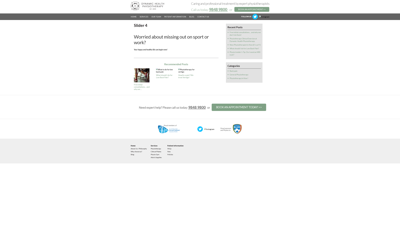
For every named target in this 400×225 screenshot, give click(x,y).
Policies (170, 154)
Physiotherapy (156, 149)
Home (134, 17)
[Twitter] (255, 16)
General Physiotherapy (239, 74)
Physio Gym (155, 154)
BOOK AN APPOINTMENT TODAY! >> (239, 107)
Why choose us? (136, 151)
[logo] (147, 6)
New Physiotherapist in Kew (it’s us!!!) (245, 45)
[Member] (169, 129)
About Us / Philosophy (139, 149)
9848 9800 (218, 9)
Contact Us (203, 17)
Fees (169, 151)
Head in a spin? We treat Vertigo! (185, 76)
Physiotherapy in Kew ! (239, 78)
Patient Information (175, 17)
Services (144, 17)
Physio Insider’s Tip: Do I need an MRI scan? (245, 53)
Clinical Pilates (156, 151)
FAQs (169, 149)
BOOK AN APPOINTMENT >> (252, 9)
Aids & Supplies (156, 157)
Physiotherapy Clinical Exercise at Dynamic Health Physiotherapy (243, 39)
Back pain (233, 71)
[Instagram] (264, 16)
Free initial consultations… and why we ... (142, 86)
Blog (191, 17)
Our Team (156, 17)
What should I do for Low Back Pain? (164, 76)
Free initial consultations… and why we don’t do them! (245, 33)
